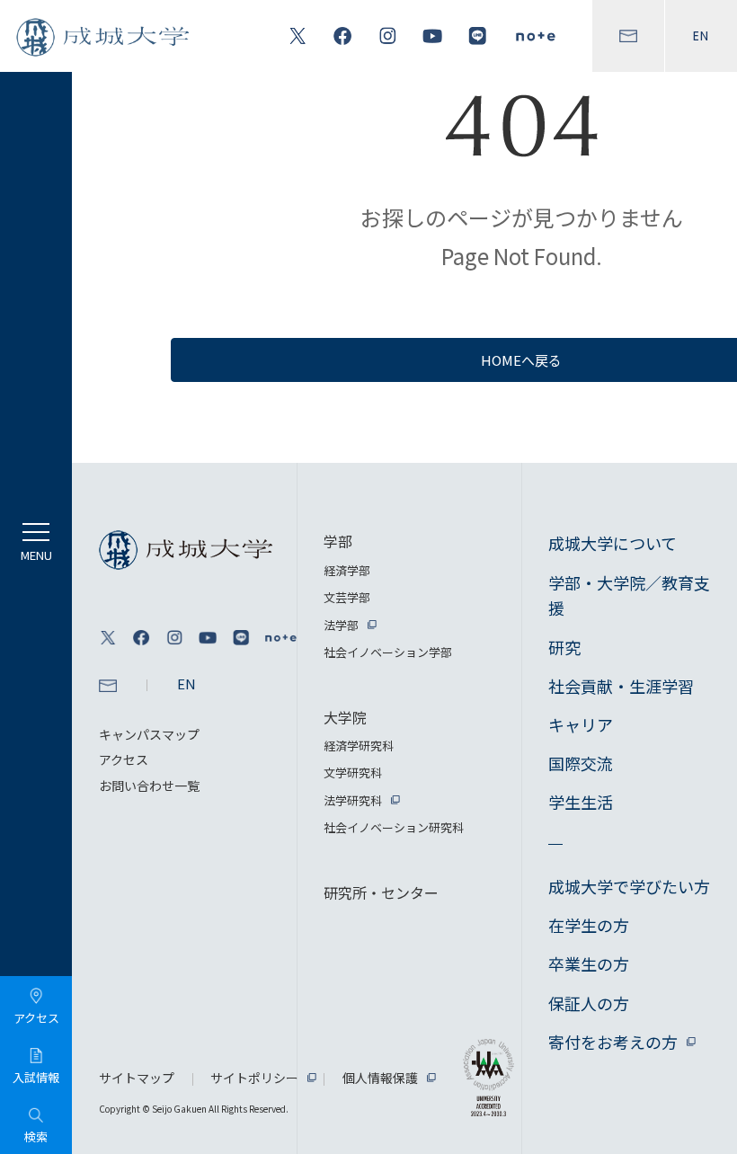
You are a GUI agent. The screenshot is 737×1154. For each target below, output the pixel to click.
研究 (564, 647)
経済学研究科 (359, 745)
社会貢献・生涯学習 (621, 685)
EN (701, 36)
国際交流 (580, 763)
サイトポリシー (254, 1077)
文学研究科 (353, 772)
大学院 (345, 717)
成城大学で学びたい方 (629, 886)
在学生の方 (588, 925)
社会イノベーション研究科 (394, 827)
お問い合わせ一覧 (149, 785)
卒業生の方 (588, 963)
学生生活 (580, 801)
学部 (338, 541)
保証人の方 (588, 1003)
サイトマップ (136, 1077)
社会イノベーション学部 (388, 652)
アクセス (123, 759)
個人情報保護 (380, 1077)
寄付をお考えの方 (613, 1041)
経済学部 (347, 570)
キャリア (580, 724)
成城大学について (612, 543)
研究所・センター (381, 892)
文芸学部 (347, 597)
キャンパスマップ (149, 734)
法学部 (341, 625)
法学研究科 (353, 800)
